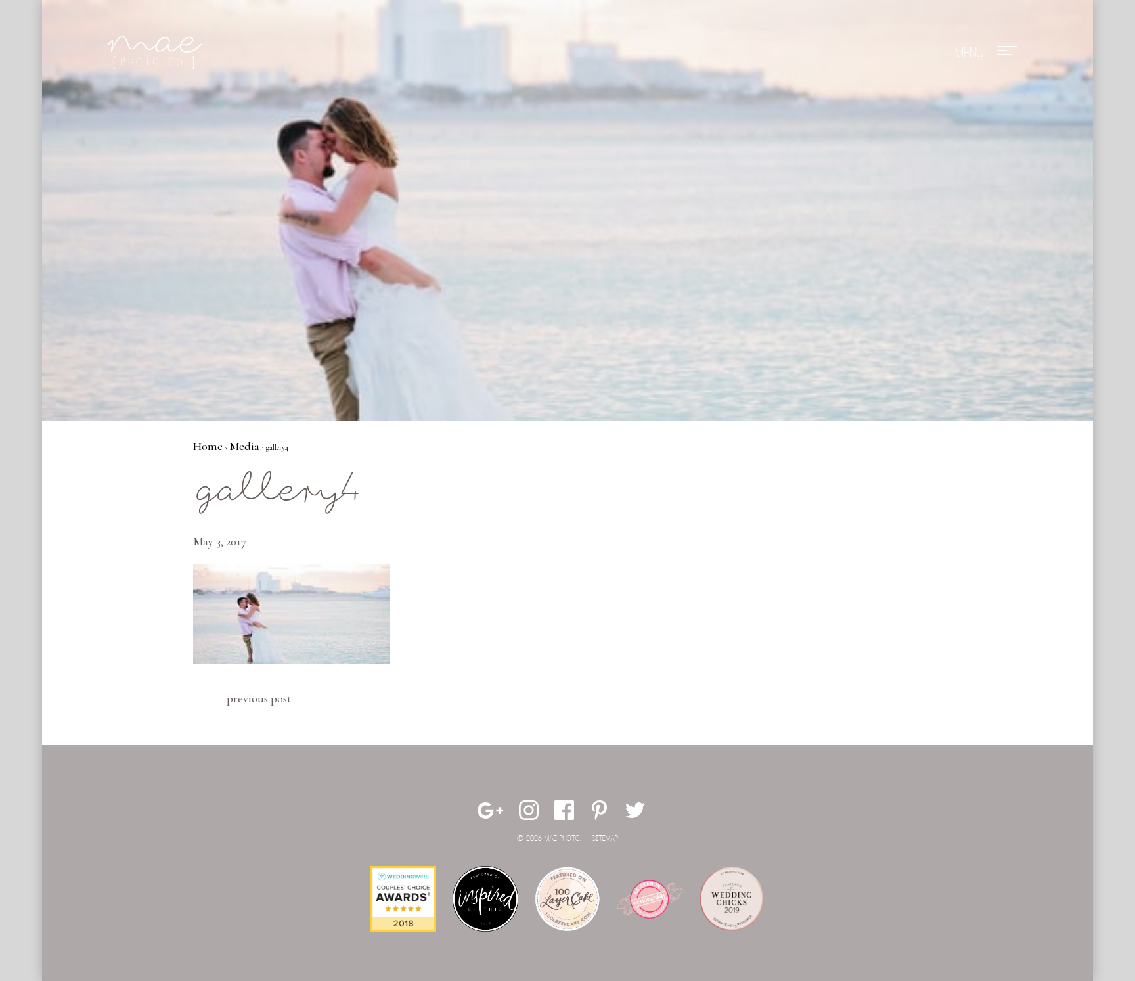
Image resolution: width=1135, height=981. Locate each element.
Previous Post (259, 698)
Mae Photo (157, 52)
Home (208, 446)
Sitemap (605, 839)
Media (244, 446)
